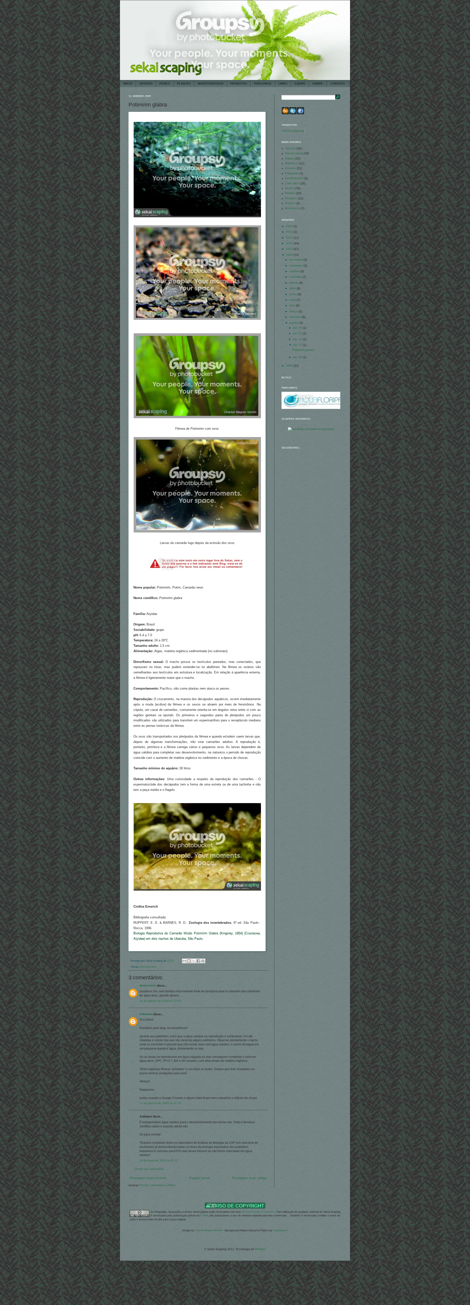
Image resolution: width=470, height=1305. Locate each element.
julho (293, 288)
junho (293, 294)
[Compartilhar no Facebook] (198, 961)
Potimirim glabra (303, 350)
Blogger (260, 1249)
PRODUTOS (238, 83)
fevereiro (295, 317)
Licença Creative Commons (258, 1211)
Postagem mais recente (148, 1178)
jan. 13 (298, 339)
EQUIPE (300, 83)
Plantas (290, 193)
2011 (290, 243)
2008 (290, 366)
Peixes (289, 188)
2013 (290, 232)
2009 (290, 255)
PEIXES (164, 83)
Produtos (291, 198)
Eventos (290, 168)
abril (292, 305)
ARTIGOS (146, 83)
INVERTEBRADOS (210, 83)
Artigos (289, 158)
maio (293, 300)
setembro (296, 277)
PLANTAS (184, 83)
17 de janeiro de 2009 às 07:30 (160, 1103)
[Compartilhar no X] (193, 961)
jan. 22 (298, 333)
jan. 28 (298, 328)
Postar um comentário (149, 1169)
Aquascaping (294, 153)
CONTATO (337, 83)
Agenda (290, 148)
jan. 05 (298, 357)
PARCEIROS (262, 83)
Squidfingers (280, 1230)
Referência (292, 208)
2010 (290, 249)
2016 (290, 226)
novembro (296, 265)
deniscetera (148, 985)
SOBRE (317, 83)
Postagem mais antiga (249, 1178)
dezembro (296, 260)
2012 (290, 238)
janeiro (294, 323)
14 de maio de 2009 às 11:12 (159, 1160)
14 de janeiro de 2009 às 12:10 (160, 1001)
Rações (290, 203)
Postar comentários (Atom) (157, 1185)
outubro (294, 271)
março (293, 311)
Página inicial (199, 1178)
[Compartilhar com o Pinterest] (202, 961)
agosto (294, 283)
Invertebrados (148, 966)
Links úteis (292, 183)
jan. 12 (298, 345)
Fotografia (292, 173)
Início (127, 83)
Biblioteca (291, 163)
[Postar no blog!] (189, 961)
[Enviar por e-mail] (184, 961)
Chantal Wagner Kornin (208, 1230)
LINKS (283, 83)
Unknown (146, 1014)
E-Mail (204, 1215)
